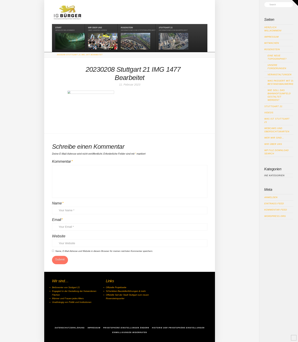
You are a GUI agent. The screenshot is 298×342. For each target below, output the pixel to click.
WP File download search (276, 152)
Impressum (271, 37)
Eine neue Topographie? (277, 57)
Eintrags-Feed (274, 203)
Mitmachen (271, 43)
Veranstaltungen (279, 74)
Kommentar (62, 161)
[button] (295, 3)
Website (58, 236)
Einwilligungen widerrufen (129, 332)
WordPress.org (275, 216)
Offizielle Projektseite (116, 287)
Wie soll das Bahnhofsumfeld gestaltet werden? (279, 95)
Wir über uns (273, 144)
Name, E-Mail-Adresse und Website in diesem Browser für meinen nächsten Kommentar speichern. (104, 251)
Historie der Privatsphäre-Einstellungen (178, 328)
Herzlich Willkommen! (273, 29)
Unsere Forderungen (277, 67)
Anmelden (271, 197)
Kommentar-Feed (275, 209)
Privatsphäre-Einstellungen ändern (126, 328)
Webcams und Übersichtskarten (276, 130)
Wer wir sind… (274, 137)
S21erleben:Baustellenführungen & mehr (126, 291)
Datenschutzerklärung (70, 328)
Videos (268, 112)
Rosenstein (272, 49)
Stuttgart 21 (273, 106)
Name (58, 203)
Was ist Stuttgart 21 (277, 120)
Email (57, 219)
